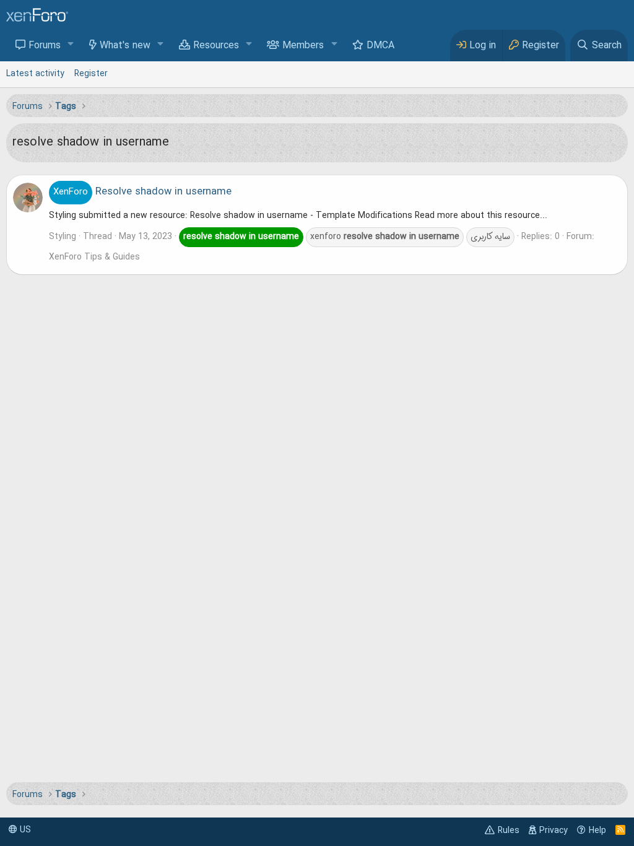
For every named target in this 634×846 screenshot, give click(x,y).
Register (91, 74)
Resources (216, 45)
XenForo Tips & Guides (94, 257)
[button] (71, 45)
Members (303, 45)
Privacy (553, 830)
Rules (508, 830)
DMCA (380, 45)
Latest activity (35, 74)
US (24, 830)
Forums (44, 45)
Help (597, 830)
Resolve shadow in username (142, 192)
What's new (125, 45)
